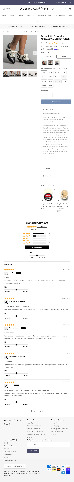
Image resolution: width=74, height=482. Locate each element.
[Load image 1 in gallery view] (20, 52)
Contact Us (54, 423)
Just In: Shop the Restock (37, 2)
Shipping (6, 443)
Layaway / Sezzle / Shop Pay (36, 434)
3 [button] (37, 411)
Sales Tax (53, 434)
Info (37, 21)
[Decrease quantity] (43, 95)
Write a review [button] (37, 247)
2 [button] (34, 411)
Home (5, 32)
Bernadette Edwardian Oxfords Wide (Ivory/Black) (23, 32)
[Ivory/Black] (51, 63)
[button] (26, 233)
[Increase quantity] (51, 95)
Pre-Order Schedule (57, 431)
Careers (29, 437)
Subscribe (33, 451)
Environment (8, 454)
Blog (70, 16)
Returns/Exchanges (10, 446)
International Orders (10, 451)
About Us (30, 423)
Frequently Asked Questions (59, 428)
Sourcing (6, 457)
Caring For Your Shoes (34, 426)
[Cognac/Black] (44, 63)
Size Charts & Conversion (35, 431)
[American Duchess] (37, 9)
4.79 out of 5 (42, 227)
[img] (9, 270)
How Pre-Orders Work (33, 428)
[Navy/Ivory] (57, 63)
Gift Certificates (60, 16)
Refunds (6, 449)
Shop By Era (30, 16)
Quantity (44, 91)
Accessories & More (44, 16)
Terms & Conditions (10, 460)
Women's (12, 16)
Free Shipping (55, 426)
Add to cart (56, 102)
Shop (4, 16)
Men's (21, 16)
